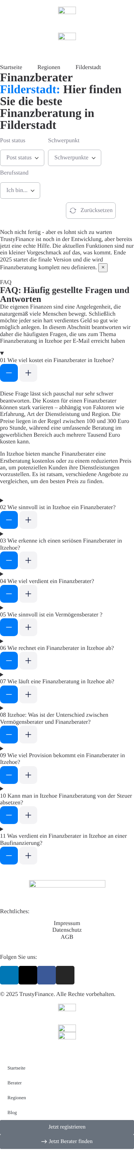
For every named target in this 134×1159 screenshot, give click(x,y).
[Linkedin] (9, 975)
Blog (12, 1112)
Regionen (16, 1097)
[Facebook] (46, 975)
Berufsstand (14, 173)
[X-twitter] (28, 975)
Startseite (16, 1068)
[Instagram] (65, 975)
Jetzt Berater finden (26, 210)
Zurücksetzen (96, 210)
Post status (12, 140)
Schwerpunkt (63, 140)
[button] (67, 367)
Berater (14, 1082)
